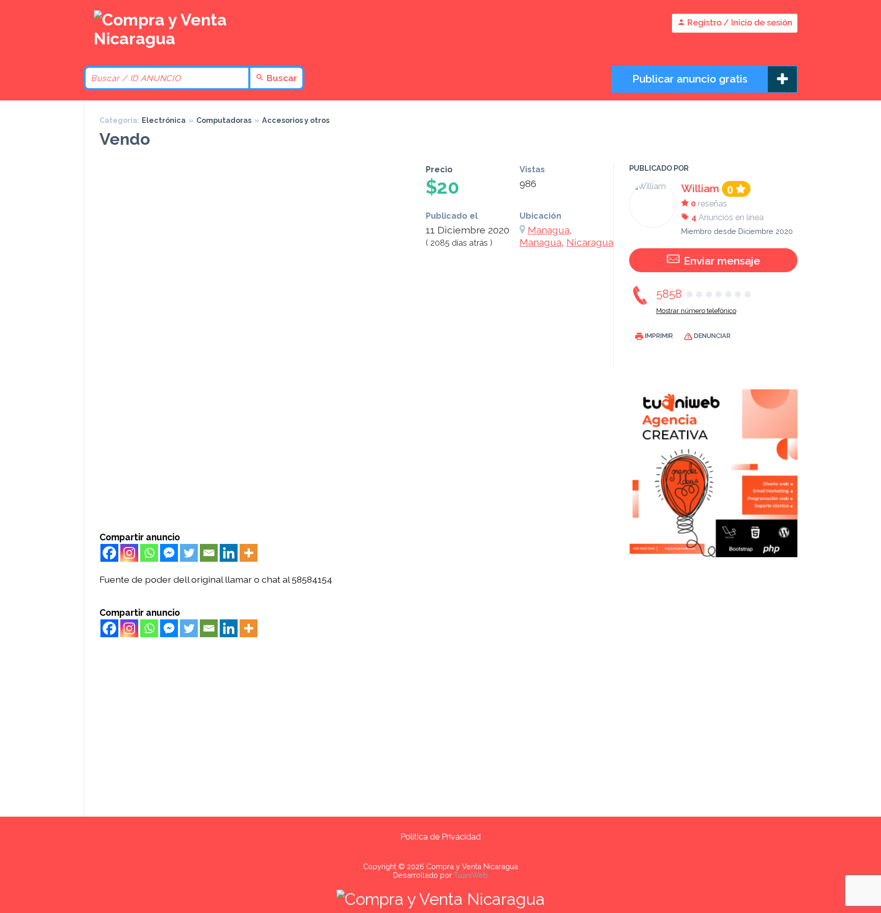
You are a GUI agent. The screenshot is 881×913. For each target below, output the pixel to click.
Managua (548, 230)
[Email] (209, 553)
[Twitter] (189, 553)
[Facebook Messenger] (169, 553)
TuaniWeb (471, 875)
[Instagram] (129, 553)
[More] (248, 553)
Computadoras (223, 120)
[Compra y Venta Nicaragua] (165, 38)
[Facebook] (109, 553)
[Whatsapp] (149, 553)
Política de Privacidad (440, 837)
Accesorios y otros (295, 120)
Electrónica (164, 120)
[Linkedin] (229, 553)
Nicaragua (589, 242)
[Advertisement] (354, 455)
